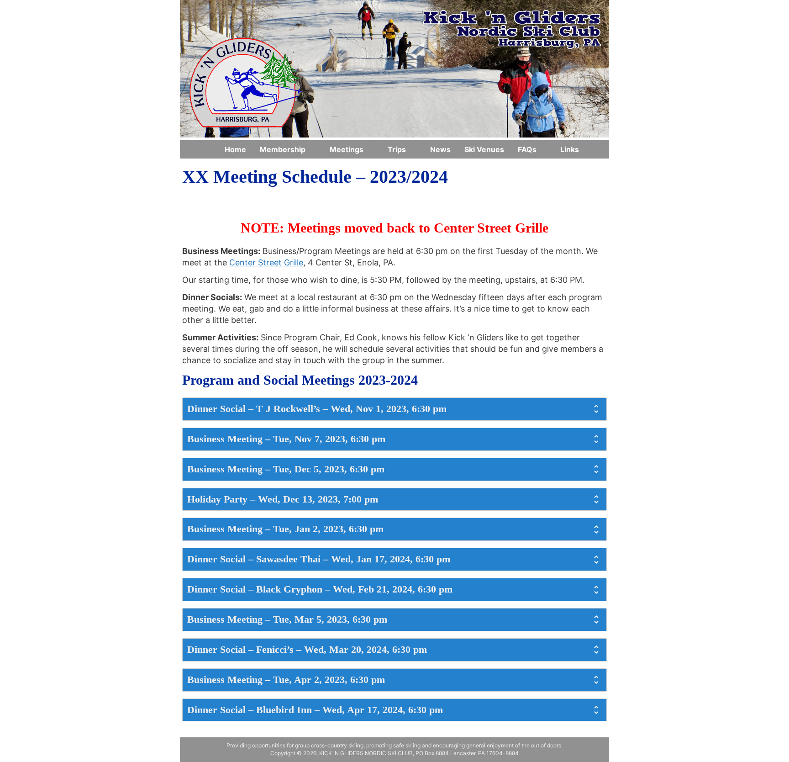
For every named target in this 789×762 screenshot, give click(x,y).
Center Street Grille (266, 262)
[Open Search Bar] (597, 149)
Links (569, 149)
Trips (397, 149)
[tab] (394, 409)
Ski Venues (484, 149)
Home (235, 149)
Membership (282, 149)
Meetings (346, 149)
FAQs (527, 149)
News (440, 149)
